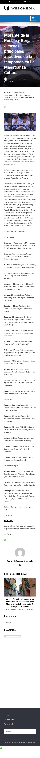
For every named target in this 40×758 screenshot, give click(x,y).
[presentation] (6, 595)
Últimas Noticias (9, 30)
